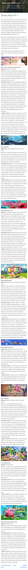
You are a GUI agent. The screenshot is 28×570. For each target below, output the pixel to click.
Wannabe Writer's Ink (11, 3)
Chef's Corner (14, 8)
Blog (7, 6)
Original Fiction (12, 6)
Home (15, 565)
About (3, 6)
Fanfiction (19, 6)
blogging (10, 17)
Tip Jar (6, 10)
